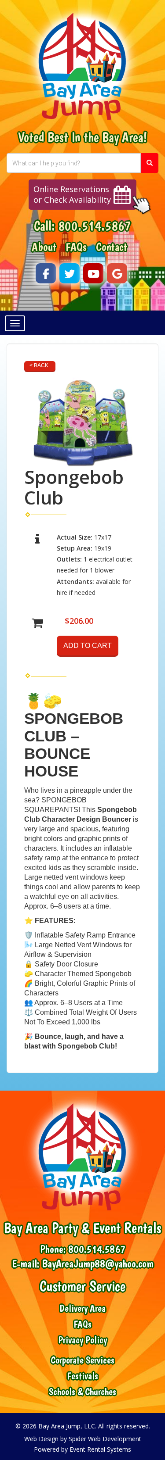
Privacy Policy (82, 1340)
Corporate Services (82, 1360)
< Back (38, 365)
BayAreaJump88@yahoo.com (98, 1263)
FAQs (76, 247)
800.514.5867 (94, 225)
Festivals (82, 1376)
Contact (111, 247)
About (44, 247)
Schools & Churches (82, 1392)
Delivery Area (83, 1308)
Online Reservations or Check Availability (72, 194)
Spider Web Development (105, 1439)
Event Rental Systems (100, 1449)
